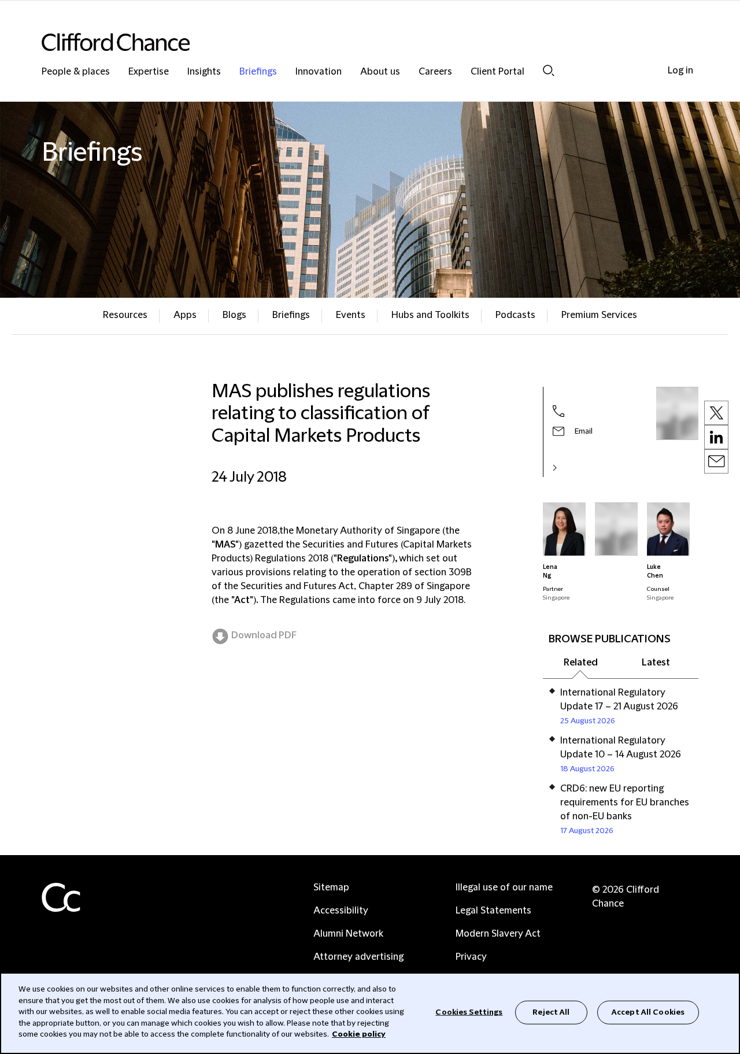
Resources (125, 315)
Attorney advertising (358, 957)
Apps (185, 315)
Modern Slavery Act (498, 934)
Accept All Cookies (648, 1011)
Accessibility (340, 910)
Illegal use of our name (504, 887)
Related (581, 662)
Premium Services (599, 315)
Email (584, 431)
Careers (435, 72)
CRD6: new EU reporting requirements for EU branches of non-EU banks (624, 802)
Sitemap (331, 887)
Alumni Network (348, 934)
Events (350, 315)
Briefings (258, 72)
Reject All (550, 1011)
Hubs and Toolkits (430, 315)
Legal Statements (493, 910)
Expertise (148, 72)
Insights (204, 72)
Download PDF (264, 635)
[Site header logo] (347, 42)
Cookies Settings (468, 1011)
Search (548, 70)
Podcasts (515, 315)
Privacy (471, 957)
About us (380, 72)
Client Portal (497, 72)
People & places (76, 72)
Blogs (234, 315)
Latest (656, 662)
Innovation (318, 72)
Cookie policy (359, 1034)
